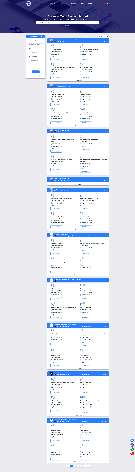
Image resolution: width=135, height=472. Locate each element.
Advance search (36, 75)
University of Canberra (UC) (61, 234)
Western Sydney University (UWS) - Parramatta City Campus (69, 279)
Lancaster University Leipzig (61, 130)
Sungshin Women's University (62, 189)
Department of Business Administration (61, 198)
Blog (82, 3)
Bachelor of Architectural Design (88, 288)
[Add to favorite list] (53, 45)
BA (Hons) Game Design (86, 67)
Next (88, 466)
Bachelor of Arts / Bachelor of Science (90, 449)
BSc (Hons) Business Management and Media (62, 159)
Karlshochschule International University (64, 85)
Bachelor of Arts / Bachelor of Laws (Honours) (62, 382)
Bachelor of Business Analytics (58, 400)
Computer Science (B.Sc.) (86, 94)
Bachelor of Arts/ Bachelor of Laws (89, 262)
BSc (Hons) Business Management (89, 139)
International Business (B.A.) (87, 112)
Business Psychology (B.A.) (57, 94)
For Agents (74, 3)
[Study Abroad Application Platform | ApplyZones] (28, 3)
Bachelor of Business (85, 307)
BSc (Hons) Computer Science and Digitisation (62, 67)
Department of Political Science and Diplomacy (62, 216)
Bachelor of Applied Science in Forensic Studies (92, 243)
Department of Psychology (87, 216)
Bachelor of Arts (54, 334)
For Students (53, 3)
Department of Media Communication (90, 198)
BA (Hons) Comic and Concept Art (89, 49)
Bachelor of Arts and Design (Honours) (60, 262)
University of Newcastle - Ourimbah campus (65, 419)
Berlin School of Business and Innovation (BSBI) (66, 39)
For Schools (64, 3)
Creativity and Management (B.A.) (59, 112)
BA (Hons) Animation (55, 49)
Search (36, 72)
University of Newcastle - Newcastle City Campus (67, 373)
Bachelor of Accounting (56, 243)
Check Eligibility (67, 25)
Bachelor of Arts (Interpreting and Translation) (63, 307)
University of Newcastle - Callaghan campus (65, 324)
